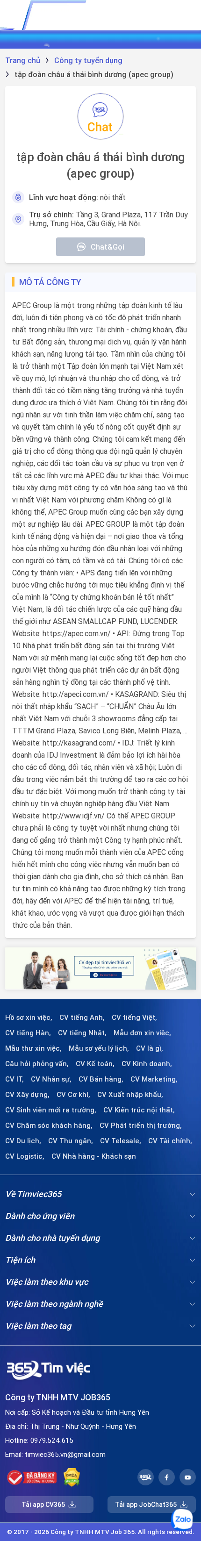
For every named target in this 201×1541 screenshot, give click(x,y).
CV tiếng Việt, (134, 1017)
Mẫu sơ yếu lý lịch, (99, 1048)
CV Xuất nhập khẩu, (130, 1094)
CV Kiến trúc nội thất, (139, 1110)
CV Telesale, (120, 1141)
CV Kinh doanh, (147, 1064)
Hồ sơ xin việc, (28, 1017)
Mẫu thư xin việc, (33, 1048)
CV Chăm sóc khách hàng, (49, 1125)
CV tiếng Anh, (82, 1017)
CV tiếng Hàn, (28, 1033)
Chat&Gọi (107, 246)
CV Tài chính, (170, 1141)
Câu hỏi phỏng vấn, (37, 1064)
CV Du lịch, (23, 1141)
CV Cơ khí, (73, 1094)
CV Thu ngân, (70, 1141)
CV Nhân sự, (51, 1079)
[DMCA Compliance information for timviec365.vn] (72, 1477)
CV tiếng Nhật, (82, 1033)
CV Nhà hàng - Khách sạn (93, 1156)
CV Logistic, (24, 1156)
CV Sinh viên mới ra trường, (50, 1110)
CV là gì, (149, 1048)
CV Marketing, (154, 1079)
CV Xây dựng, (27, 1094)
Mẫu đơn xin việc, (142, 1033)
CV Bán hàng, (101, 1079)
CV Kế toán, (95, 1064)
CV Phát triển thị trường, (141, 1125)
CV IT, (14, 1079)
